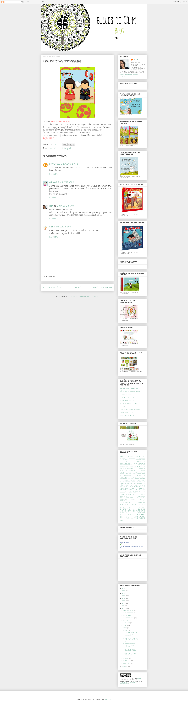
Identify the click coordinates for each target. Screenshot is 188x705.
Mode (133, 499)
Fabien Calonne (127, 400)
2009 (124, 666)
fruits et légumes (135, 473)
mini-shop (140, 497)
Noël (143, 501)
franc (122, 473)
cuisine (132, 467)
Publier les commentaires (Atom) (83, 296)
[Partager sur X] (68, 144)
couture (141, 464)
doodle (142, 468)
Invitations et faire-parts (61, 148)
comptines (125, 463)
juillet (126, 623)
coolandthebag (125, 464)
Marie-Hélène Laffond (130, 409)
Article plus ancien (102, 287)
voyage (129, 519)
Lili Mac (123, 406)
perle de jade (138, 504)
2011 (123, 606)
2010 (124, 608)
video (122, 519)
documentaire (126, 468)
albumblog (131, 456)
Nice (129, 501)
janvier (126, 663)
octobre (127, 615)
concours (139, 463)
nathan (123, 501)
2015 (124, 596)
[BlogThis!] (66, 144)
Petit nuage (139, 506)
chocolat (124, 461)
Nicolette (135, 501)
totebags (123, 514)
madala (142, 493)
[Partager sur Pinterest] (73, 144)
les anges (134, 489)
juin (125, 625)
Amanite (140, 456)
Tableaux (140, 513)
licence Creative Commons (128, 683)
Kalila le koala (129, 480)
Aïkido (122, 456)
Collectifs (140, 461)
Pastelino (141, 502)
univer (130, 517)
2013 (124, 601)
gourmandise (125, 475)
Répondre (53, 174)
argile (122, 458)
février (126, 660)
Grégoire (140, 475)
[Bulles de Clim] (121, 544)
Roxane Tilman (127, 415)
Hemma (123, 477)
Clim (51, 206)
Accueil (77, 287)
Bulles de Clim (124, 542)
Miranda (123, 499)
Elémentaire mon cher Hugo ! (129, 645)
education (133, 470)
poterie (132, 507)
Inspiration (139, 477)
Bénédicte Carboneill (130, 391)
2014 (124, 598)
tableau (124, 513)
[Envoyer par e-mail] (64, 144)
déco (141, 467)
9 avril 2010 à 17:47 (66, 182)
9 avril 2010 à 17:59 (65, 206)
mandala (140, 496)
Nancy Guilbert (127, 412)
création (124, 467)
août (126, 620)
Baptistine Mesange (129, 388)
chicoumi (53, 182)
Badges (132, 458)
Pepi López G (54, 164)
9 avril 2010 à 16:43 (69, 164)
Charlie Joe (125, 394)
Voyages (140, 519)
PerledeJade (125, 506)
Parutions (125, 502)
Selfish (142, 507)
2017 (124, 591)
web (121, 520)
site (133, 509)
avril (125, 630)
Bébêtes (124, 459)
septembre (128, 618)
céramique (140, 459)
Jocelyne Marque (128, 403)
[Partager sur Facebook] (71, 144)
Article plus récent (52, 287)
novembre (128, 613)
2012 (124, 603)
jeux (121, 480)
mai (125, 628)
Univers (139, 517)
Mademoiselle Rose (132, 494)
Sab (51, 227)
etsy (143, 470)
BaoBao (142, 458)
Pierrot (122, 507)
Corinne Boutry (127, 397)
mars (126, 658)
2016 (124, 593)
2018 (124, 588)
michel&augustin (126, 497)
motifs (142, 499)
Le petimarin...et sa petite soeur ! (130, 634)
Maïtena (123, 496)
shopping (125, 509)
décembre (128, 610)
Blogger (108, 699)
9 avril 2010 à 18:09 (62, 227)
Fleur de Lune (136, 472)
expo (122, 472)
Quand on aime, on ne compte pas (130, 640)
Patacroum (125, 504)
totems (131, 514)
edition (123, 470)
